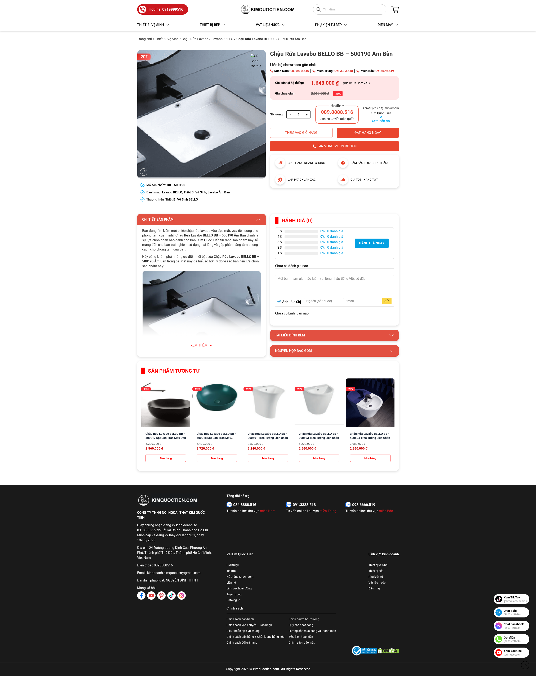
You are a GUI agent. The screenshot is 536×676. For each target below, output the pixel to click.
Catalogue (233, 600)
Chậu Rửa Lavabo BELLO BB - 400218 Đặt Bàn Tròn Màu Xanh (216, 438)
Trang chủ (144, 39)
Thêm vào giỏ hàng (301, 133)
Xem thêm (199, 345)
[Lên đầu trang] (525, 665)
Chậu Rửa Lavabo (195, 39)
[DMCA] (388, 650)
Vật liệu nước (376, 582)
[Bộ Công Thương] (364, 650)
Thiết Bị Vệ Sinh (167, 39)
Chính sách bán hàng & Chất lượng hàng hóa (256, 636)
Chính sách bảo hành (240, 619)
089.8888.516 (299, 71)
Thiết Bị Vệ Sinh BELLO (181, 199)
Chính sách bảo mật (302, 642)
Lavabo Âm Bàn (219, 192)
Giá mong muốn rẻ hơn (337, 146)
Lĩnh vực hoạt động (239, 588)
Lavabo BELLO (222, 39)
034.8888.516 (244, 504)
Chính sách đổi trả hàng (242, 642)
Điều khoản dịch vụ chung (243, 631)
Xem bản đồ (381, 121)
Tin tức (231, 570)
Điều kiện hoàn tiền (301, 636)
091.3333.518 (343, 71)
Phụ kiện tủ (375, 576)
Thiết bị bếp (375, 570)
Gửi (386, 301)
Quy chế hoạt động (301, 625)
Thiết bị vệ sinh (378, 565)
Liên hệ (231, 582)
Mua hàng (166, 458)
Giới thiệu (233, 565)
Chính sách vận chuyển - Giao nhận (249, 625)
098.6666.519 (384, 71)
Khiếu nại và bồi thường (304, 619)
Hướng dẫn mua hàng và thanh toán (312, 631)
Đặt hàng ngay (367, 133)
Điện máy (374, 588)
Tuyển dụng (234, 594)
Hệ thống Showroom (240, 576)
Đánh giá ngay (371, 243)
